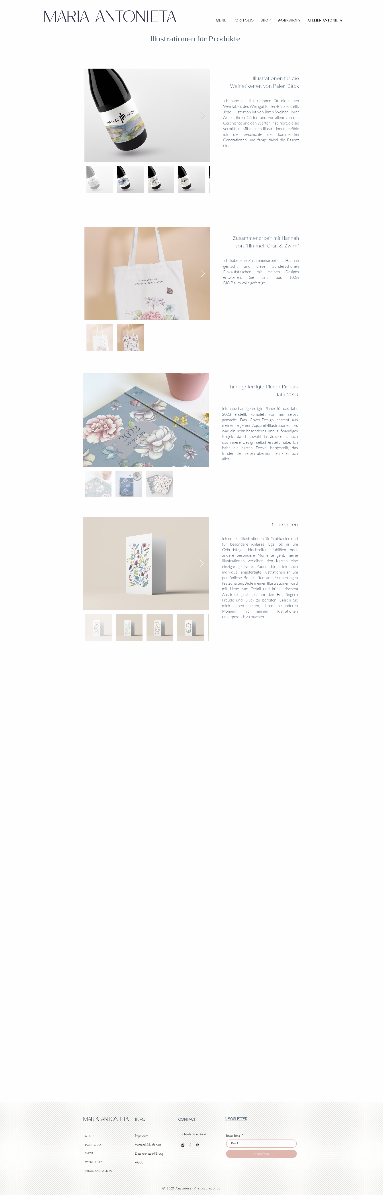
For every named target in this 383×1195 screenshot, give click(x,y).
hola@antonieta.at (193, 1134)
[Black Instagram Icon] (183, 1145)
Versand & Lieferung (148, 1144)
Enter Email (233, 1135)
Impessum (141, 1135)
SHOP (89, 1153)
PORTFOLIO (93, 1145)
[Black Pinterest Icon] (197, 1145)
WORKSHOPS (94, 1162)
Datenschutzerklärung (149, 1153)
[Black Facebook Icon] (190, 1145)
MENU (89, 1136)
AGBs (139, 1162)
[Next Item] (202, 115)
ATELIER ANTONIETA (98, 1171)
